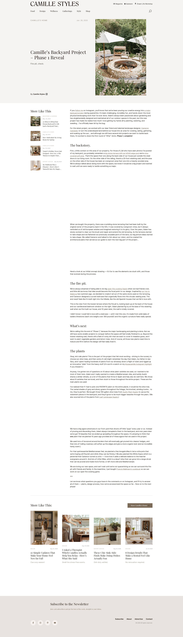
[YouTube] (55, 622)
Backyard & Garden (50, 116)
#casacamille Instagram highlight (138, 364)
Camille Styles (39, 94)
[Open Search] (150, 11)
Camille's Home (38, 20)
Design (64, 546)
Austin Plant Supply (130, 392)
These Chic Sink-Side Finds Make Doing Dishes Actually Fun (107, 555)
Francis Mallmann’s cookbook (128, 469)
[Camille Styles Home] (54, 3)
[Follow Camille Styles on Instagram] (47, 94)
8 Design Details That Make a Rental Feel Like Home (137, 555)
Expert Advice (48, 161)
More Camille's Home (139, 505)
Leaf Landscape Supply (108, 397)
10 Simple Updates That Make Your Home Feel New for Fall (42, 555)
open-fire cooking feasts (117, 289)
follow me (79, 110)
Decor (32, 548)
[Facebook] (33, 622)
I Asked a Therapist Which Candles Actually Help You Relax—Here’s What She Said (74, 554)
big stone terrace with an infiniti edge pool (122, 153)
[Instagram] (40, 622)
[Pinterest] (47, 622)
